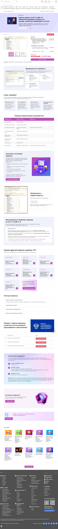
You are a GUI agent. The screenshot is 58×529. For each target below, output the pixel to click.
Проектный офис (35, 506)
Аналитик (33, 478)
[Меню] (2, 1)
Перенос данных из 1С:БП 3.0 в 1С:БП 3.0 (39, 454)
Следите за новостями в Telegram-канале (23, 414)
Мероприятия (49, 475)
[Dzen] (51, 523)
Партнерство (19, 499)
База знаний (5, 487)
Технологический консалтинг (8, 509)
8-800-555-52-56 (48, 506)
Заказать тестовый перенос (12, 179)
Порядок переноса (11, 228)
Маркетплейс (21, 15)
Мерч (47, 483)
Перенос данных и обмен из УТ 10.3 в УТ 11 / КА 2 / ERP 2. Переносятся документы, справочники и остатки (49, 439)
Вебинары (19, 500)
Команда (18, 483)
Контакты (46, 495)
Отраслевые (19, 509)
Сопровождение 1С (21, 490)
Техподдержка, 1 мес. (38, 51)
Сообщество (4, 500)
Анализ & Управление (22, 475)
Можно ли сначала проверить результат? (14, 313)
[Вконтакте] (46, 523)
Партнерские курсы (35, 483)
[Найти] (56, 473)
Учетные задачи (5, 492)
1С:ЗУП (32, 496)
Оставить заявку (10, 401)
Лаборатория (5, 503)
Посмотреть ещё (29, 466)
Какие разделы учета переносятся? (13, 309)
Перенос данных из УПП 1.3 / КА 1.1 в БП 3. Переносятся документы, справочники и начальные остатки (8, 438)
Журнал (4, 475)
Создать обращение (49, 510)
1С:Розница (33, 495)
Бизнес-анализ (20, 477)
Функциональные (5, 490)
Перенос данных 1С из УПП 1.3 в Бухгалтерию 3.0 (18, 454)
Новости (4, 477)
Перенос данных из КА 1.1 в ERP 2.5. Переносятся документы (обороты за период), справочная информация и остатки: (39, 41)
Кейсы (18, 497)
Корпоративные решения (20, 504)
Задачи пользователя (6, 493)
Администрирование (6, 498)
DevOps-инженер (34, 481)
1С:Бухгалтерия (34, 487)
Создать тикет (14, 364)
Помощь (46, 492)
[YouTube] (54, 523)
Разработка (4, 495)
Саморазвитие (20, 487)
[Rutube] (56, 523)
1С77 (32, 502)
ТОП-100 (4, 483)
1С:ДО (32, 498)
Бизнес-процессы (20, 478)
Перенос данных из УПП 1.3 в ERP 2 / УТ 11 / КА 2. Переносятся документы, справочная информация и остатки (18, 439)
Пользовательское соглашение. (6, 520)
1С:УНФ (32, 492)
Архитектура (19, 485)
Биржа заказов (49, 479)
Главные (4, 478)
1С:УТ (32, 493)
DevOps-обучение (5, 505)
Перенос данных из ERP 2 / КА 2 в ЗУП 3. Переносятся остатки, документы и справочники (29, 455)
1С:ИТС (18, 493)
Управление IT (19, 484)
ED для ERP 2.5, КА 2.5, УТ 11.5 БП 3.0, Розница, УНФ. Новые (28, 437)
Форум (47, 481)
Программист (34, 477)
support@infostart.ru (49, 508)
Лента (3, 480)
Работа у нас (46, 493)
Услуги (18, 496)
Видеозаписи (49, 477)
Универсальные (34, 499)
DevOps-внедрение (6, 508)
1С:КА (32, 490)
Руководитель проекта (35, 480)
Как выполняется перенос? (11, 305)
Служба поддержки (50, 498)
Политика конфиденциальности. (18, 520)
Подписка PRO (5, 489)
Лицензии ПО (19, 508)
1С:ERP (32, 489)
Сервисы (18, 494)
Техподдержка (31, 28)
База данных (4, 496)
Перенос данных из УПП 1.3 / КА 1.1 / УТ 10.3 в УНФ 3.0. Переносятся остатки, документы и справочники (49, 456)
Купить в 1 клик (22, 28)
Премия (3, 484)
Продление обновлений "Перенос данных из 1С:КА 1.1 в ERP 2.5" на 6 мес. (40, 48)
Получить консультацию (29, 288)
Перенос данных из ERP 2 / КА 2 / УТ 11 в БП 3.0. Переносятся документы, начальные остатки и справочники (39, 439)
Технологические (20, 512)
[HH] (49, 523)
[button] (25, 54)
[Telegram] (44, 523)
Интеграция (4, 499)
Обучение (33, 475)
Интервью (4, 481)
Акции (18, 506)
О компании (47, 486)
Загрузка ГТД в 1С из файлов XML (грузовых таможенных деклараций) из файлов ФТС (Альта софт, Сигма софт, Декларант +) (8, 456)
